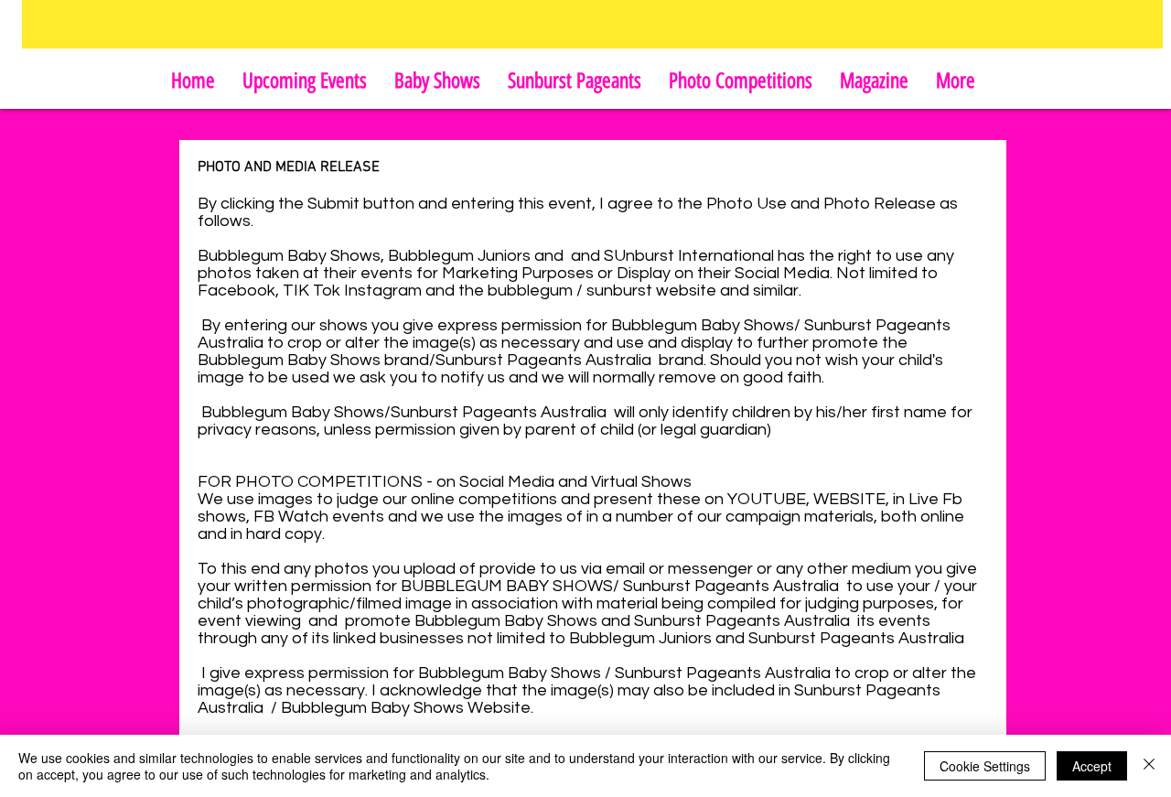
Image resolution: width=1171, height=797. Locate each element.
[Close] (1149, 765)
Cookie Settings (985, 766)
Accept (1092, 766)
